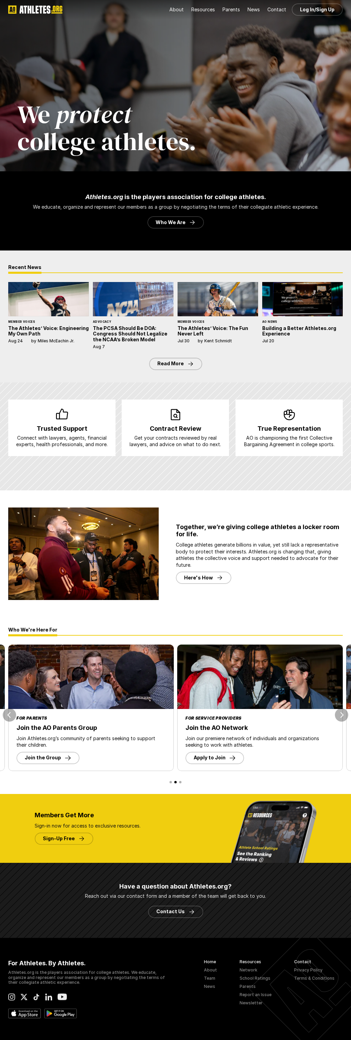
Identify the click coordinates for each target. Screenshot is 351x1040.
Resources (250, 961)
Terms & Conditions (314, 978)
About (210, 969)
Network (248, 969)
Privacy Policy (308, 969)
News (209, 986)
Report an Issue (255, 994)
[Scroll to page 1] (170, 782)
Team (209, 978)
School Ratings (255, 978)
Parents (248, 986)
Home (210, 961)
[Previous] (9, 715)
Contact (302, 961)
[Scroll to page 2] (175, 782)
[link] (91, 677)
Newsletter (251, 1002)
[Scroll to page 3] (181, 782)
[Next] (341, 715)
